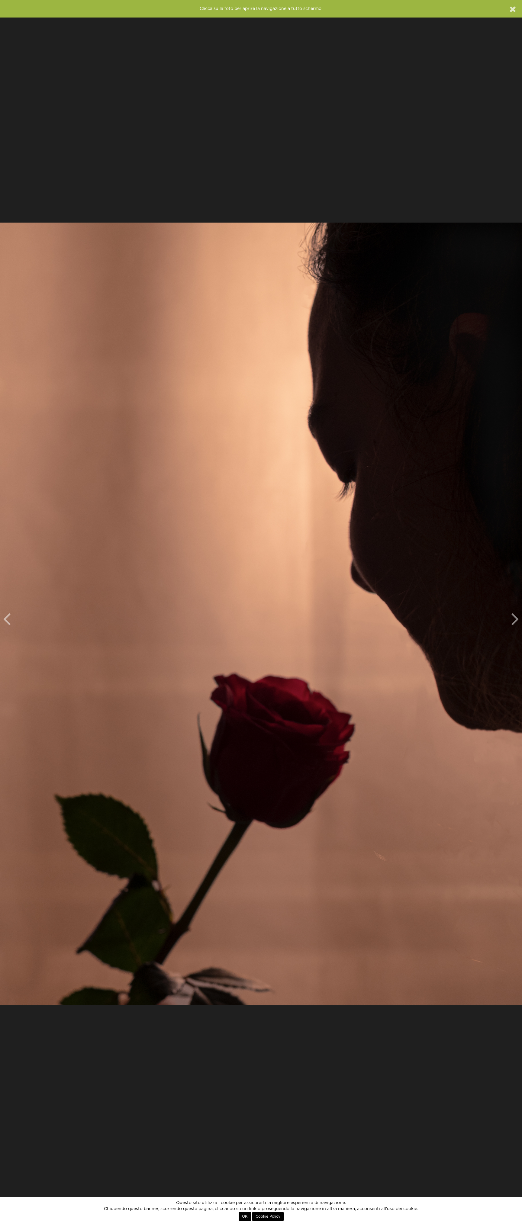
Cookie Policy (268, 1216)
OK (245, 1216)
